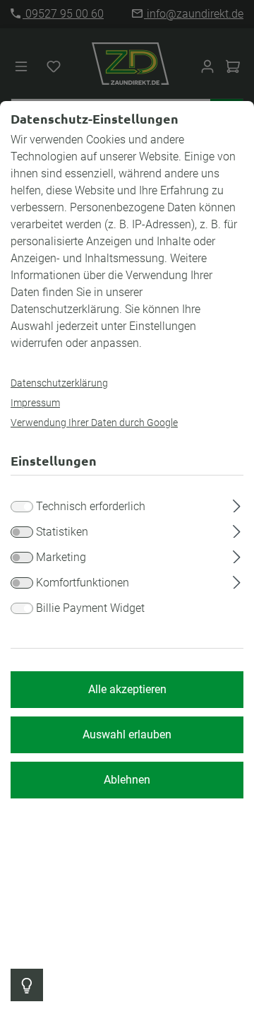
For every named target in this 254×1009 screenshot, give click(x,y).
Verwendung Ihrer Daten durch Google (94, 422)
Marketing (61, 557)
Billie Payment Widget (90, 608)
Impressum (35, 402)
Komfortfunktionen (82, 582)
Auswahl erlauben (127, 734)
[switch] (22, 532)
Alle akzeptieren (127, 689)
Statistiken (62, 531)
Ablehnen (127, 779)
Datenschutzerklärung (59, 383)
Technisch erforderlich (90, 506)
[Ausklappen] (236, 503)
